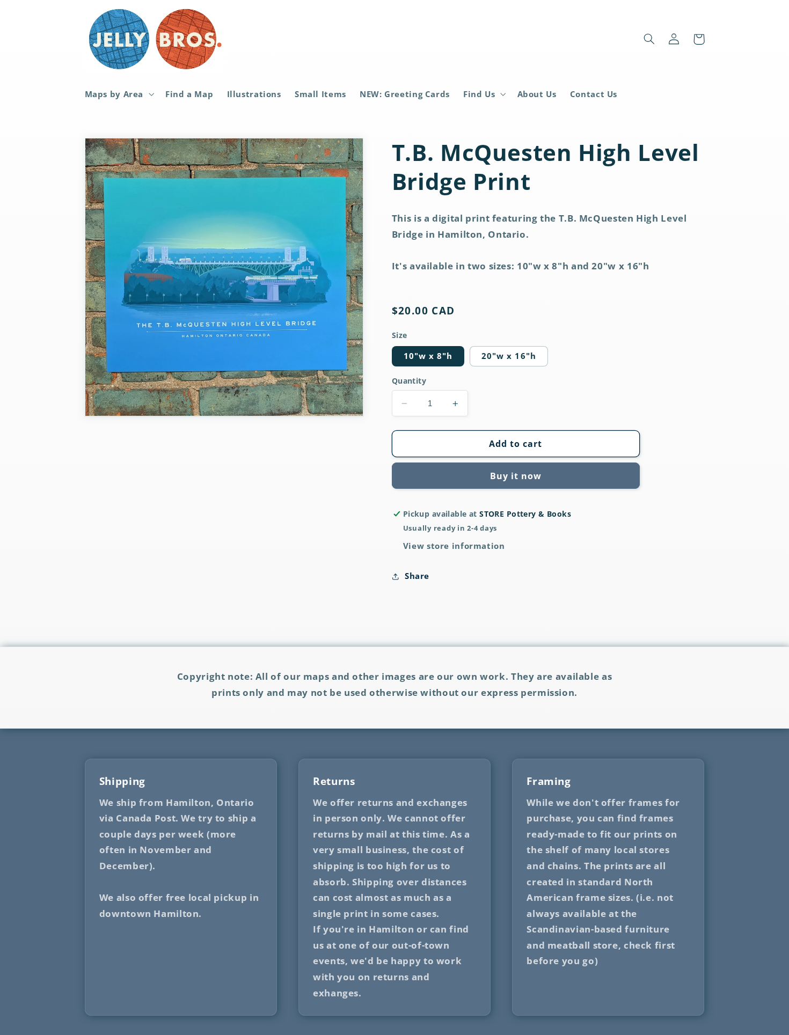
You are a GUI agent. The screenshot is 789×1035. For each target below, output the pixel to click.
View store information (454, 545)
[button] (118, 94)
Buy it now (516, 476)
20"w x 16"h (508, 356)
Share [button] (417, 575)
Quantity (409, 381)
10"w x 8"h (428, 356)
